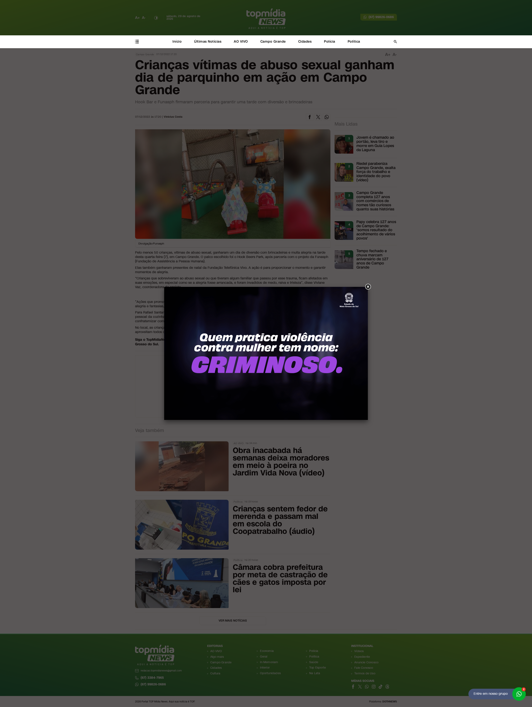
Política (354, 41)
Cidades (305, 41)
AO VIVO (241, 41)
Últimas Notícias (207, 41)
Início (177, 41)
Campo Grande (273, 41)
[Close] (368, 287)
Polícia (329, 41)
